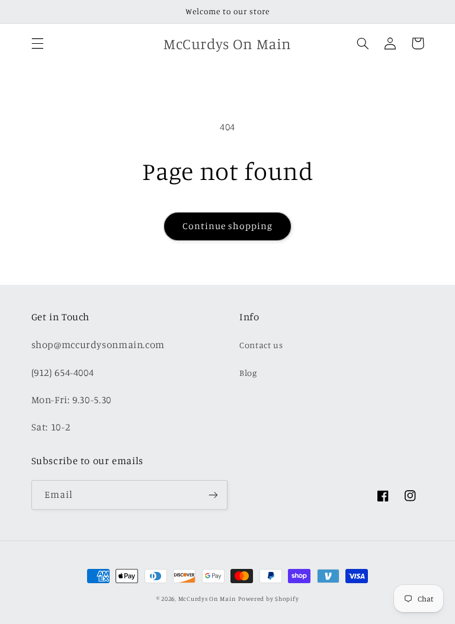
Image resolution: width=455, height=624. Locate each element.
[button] (37, 43)
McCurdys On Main (207, 598)
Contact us (261, 345)
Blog (248, 373)
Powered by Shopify (268, 598)
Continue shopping (227, 225)
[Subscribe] (213, 494)
